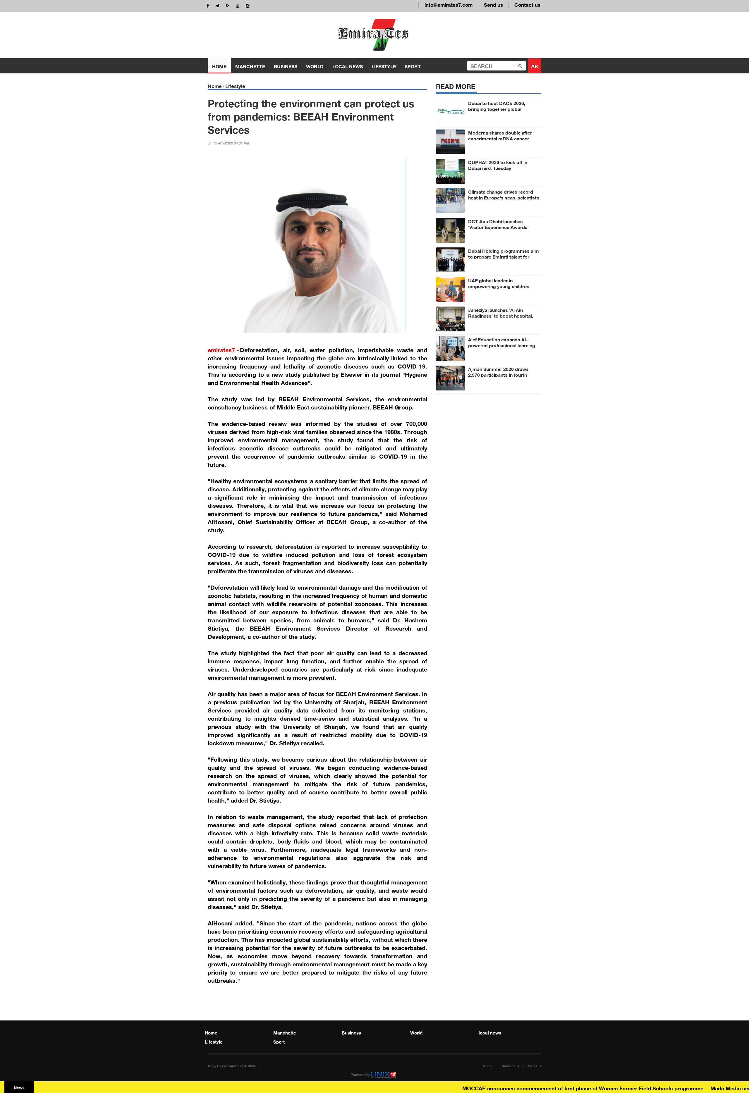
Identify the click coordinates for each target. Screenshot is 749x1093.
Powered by (361, 1074)
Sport (413, 66)
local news (347, 66)
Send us (493, 4)
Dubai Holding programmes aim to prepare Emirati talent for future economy (503, 256)
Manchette (250, 66)
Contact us (527, 4)
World (315, 66)
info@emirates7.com (449, 4)
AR (534, 65)
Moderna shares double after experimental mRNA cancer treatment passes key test (500, 138)
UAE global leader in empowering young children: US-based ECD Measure (499, 286)
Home (219, 66)
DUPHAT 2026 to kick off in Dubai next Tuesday (497, 165)
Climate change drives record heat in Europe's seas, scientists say (503, 197)
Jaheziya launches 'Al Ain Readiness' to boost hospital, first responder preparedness (500, 315)
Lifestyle (384, 66)
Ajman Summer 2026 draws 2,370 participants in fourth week (498, 374)
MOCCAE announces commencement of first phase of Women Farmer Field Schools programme (560, 1087)
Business (285, 66)
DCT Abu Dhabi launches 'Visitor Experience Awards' (498, 224)
